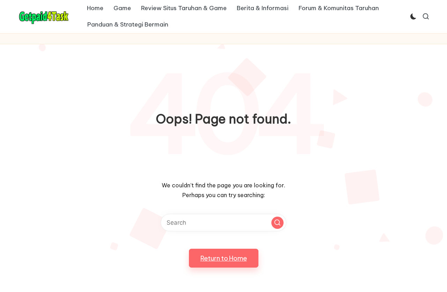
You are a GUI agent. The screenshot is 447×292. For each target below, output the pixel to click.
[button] (277, 223)
